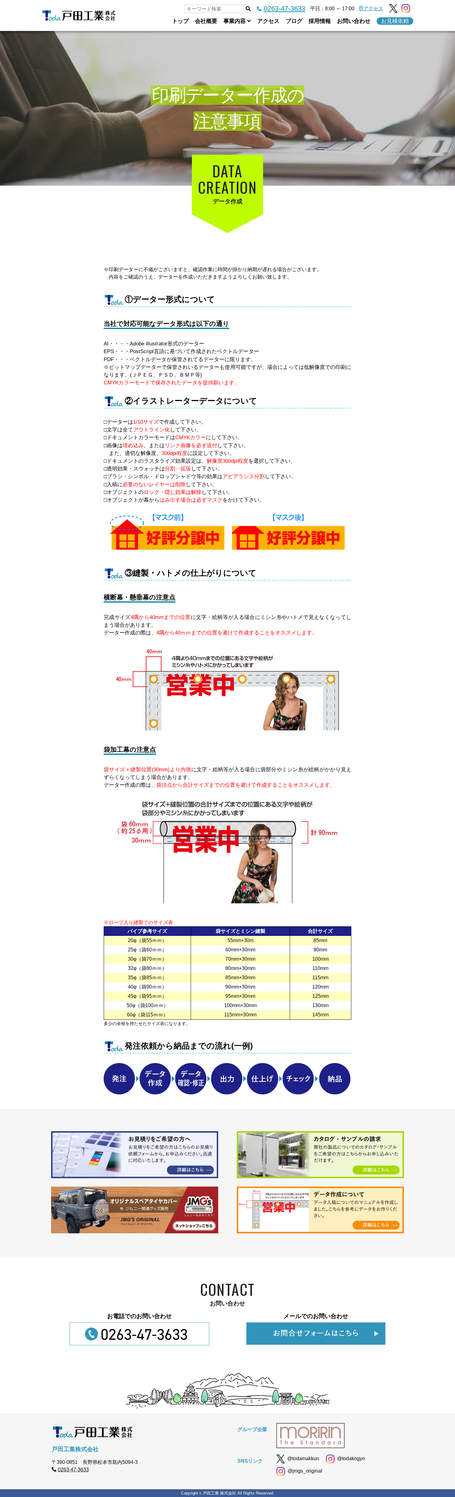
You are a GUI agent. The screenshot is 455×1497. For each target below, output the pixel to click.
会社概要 (206, 21)
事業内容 (234, 21)
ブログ (294, 21)
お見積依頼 (395, 21)
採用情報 (320, 21)
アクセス (373, 8)
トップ (180, 21)
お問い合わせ (353, 21)
